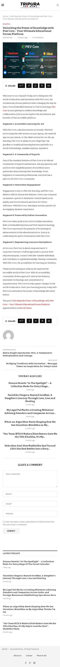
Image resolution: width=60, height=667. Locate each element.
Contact (29, 656)
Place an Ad (41, 656)
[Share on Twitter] (35, 85)
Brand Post (6, 24)
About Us (17, 656)
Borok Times (25, 308)
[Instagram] (34, 663)
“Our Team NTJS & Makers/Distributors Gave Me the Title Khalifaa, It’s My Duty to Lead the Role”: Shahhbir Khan (29, 626)
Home (5, 16)
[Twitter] (30, 663)
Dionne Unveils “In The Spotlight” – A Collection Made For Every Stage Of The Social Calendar (28, 563)
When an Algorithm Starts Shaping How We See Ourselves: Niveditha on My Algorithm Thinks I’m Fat (29, 609)
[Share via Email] (48, 85)
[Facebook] (26, 663)
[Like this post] (22, 85)
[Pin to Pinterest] (42, 85)
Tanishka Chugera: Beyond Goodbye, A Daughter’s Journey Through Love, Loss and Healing (30, 398)
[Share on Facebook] (29, 85)
